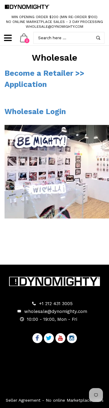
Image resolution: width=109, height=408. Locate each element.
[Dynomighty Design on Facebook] (37, 338)
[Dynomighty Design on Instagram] (72, 338)
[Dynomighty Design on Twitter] (49, 338)
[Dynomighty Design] (27, 6)
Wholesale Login (35, 111)
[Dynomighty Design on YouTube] (60, 338)
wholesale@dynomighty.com (54, 26)
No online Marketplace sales (35, 22)
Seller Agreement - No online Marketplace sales (55, 400)
